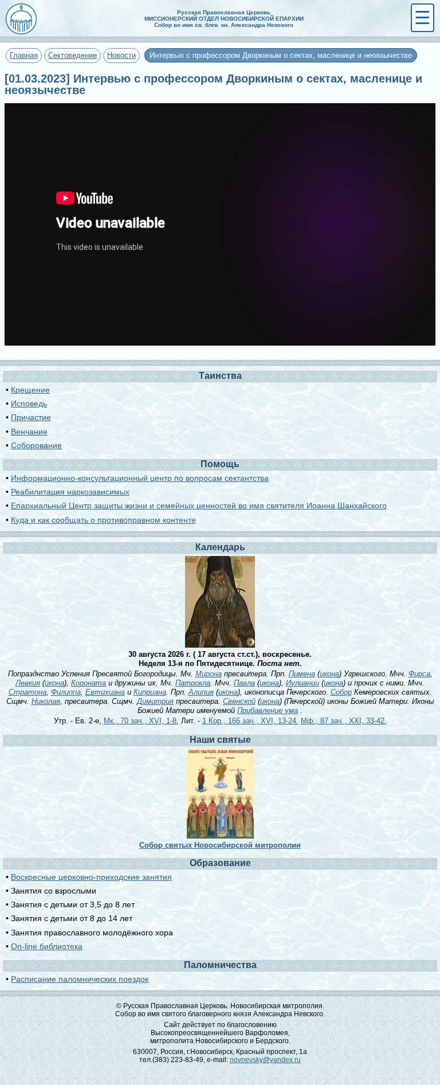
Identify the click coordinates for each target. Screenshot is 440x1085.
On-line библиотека (46, 946)
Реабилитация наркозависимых (70, 491)
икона (329, 673)
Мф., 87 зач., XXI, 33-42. (344, 720)
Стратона (27, 692)
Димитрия (155, 701)
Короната (88, 683)
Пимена (302, 673)
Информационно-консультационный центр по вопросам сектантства (140, 478)
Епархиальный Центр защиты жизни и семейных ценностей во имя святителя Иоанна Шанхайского (199, 505)
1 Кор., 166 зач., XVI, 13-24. (250, 720)
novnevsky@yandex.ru (265, 1060)
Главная (24, 55)
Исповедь (29, 403)
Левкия (27, 683)
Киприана (149, 692)
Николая (46, 701)
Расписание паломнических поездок (79, 979)
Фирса (419, 673)
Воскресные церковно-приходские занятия (91, 877)
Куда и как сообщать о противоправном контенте (103, 519)
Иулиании (302, 683)
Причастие (31, 417)
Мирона (208, 673)
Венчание (29, 431)
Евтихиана (105, 692)
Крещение (30, 389)
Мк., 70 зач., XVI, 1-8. (141, 720)
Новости (121, 55)
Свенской (239, 701)
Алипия (201, 692)
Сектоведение (72, 55)
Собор (341, 692)
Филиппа (66, 692)
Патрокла (192, 683)
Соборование (36, 445)
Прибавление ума (267, 710)
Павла (244, 683)
